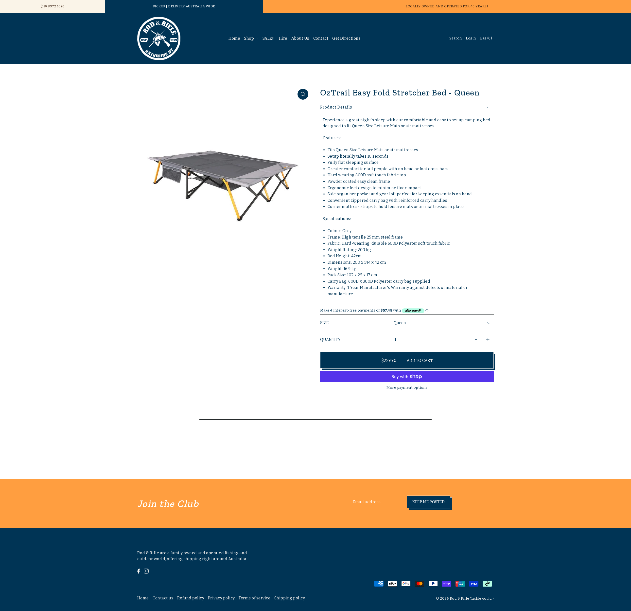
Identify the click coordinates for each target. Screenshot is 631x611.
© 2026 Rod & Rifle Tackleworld (463, 598)
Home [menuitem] (234, 38)
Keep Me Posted (428, 502)
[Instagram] (146, 571)
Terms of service (254, 598)
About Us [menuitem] (300, 38)
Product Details (336, 107)
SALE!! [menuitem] (269, 38)
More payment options (406, 388)
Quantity (330, 339)
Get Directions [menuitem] (346, 38)
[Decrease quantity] (476, 339)
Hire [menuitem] (283, 38)
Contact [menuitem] (321, 38)
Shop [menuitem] (249, 38)
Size (324, 322)
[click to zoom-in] (303, 94)
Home (143, 598)
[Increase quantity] (488, 339)
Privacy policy (221, 598)
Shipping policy (289, 598)
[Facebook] (138, 571)
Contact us (163, 598)
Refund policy (190, 598)
